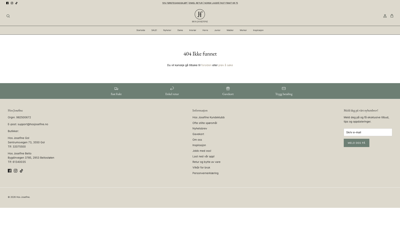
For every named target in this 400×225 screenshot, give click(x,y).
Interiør (192, 30)
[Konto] (384, 16)
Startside (140, 30)
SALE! (154, 30)
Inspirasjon (258, 30)
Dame (180, 30)
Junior (217, 30)
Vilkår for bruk (201, 167)
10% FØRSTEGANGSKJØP (175, 3)
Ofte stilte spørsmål (204, 123)
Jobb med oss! (201, 150)
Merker (243, 30)
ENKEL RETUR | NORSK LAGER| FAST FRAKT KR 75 (213, 3)
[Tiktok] (16, 3)
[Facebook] (7, 3)
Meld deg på (356, 142)
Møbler (230, 30)
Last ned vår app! (203, 156)
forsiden (206, 65)
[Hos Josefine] (200, 16)
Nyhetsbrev (199, 128)
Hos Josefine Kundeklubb (208, 117)
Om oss (197, 139)
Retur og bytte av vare (206, 161)
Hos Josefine (23, 197)
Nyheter (167, 30)
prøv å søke (225, 65)
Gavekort (198, 134)
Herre (205, 30)
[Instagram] (12, 3)
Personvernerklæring (205, 173)
